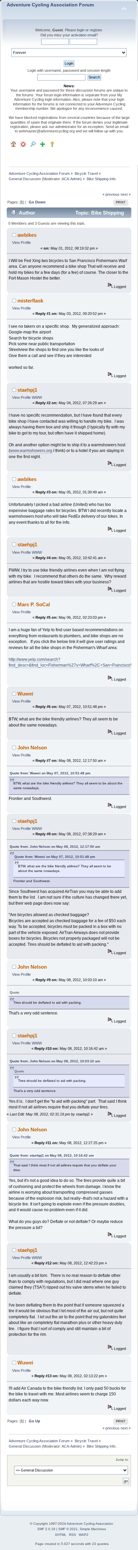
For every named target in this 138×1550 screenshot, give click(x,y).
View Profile (21, 242)
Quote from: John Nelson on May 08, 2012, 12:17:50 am (55, 846)
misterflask (30, 300)
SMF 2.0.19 (46, 1529)
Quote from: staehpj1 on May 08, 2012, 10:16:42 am (52, 1155)
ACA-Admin (71, 179)
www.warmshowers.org (31, 450)
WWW (37, 397)
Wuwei (25, 694)
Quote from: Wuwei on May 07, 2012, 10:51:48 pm (50, 773)
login (80, 30)
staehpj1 (27, 390)
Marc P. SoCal (33, 604)
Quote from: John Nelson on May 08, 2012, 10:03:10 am (55, 1061)
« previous (111, 194)
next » (126, 194)
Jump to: (122, 1459)
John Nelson (32, 747)
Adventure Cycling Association (90, 1523)
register (96, 30)
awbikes (27, 235)
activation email (83, 35)
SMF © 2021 (68, 1529)
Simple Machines (93, 1529)
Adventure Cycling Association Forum (50, 4)
